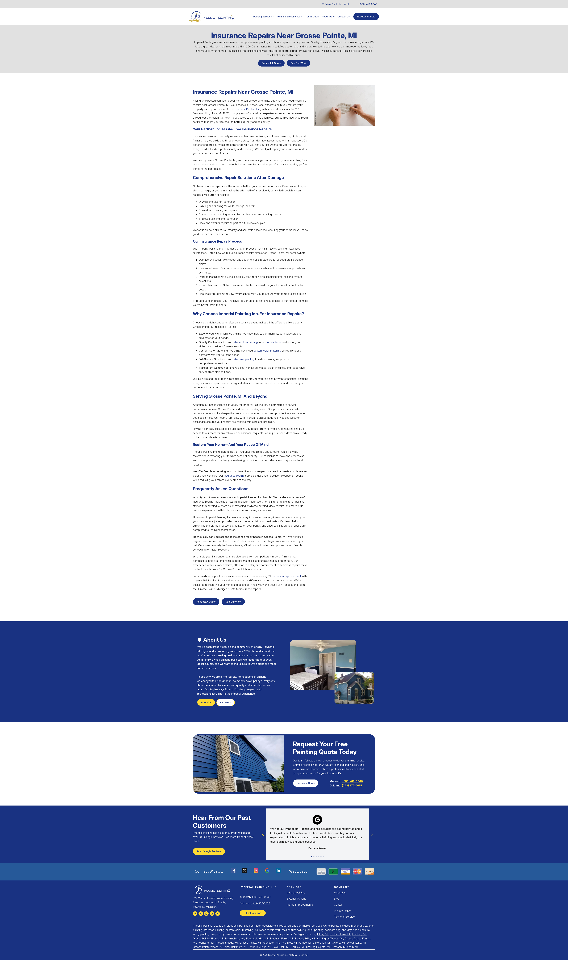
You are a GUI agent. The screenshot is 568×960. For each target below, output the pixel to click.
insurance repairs (234, 475)
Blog (336, 898)
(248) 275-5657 (352, 785)
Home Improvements (288, 16)
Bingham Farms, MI (282, 938)
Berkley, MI (298, 946)
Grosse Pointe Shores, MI (208, 938)
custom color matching (267, 350)
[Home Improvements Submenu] (302, 16)
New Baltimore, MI (236, 946)
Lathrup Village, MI (260, 946)
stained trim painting (246, 342)
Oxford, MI (338, 942)
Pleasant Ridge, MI (227, 942)
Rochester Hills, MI (273, 942)
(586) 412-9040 (352, 781)
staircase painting (244, 359)
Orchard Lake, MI (340, 934)
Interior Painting (296, 892)
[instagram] (206, 913)
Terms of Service (344, 916)
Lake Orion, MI (322, 942)
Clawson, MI (338, 946)
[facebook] (195, 913)
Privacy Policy (342, 910)
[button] (262, 834)
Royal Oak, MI (281, 946)
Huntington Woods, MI (329, 938)
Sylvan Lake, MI (356, 942)
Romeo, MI (305, 942)
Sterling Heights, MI (318, 946)
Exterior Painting (296, 898)
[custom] (201, 913)
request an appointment (286, 576)
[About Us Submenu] (334, 16)
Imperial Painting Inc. (248, 109)
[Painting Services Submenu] (274, 16)
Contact (338, 904)
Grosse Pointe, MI (250, 942)
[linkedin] (217, 913)
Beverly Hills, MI (305, 938)
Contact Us (344, 16)
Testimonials (312, 16)
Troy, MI (292, 942)
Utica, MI (322, 934)
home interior (274, 342)
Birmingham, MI (234, 938)
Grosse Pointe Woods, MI (208, 946)
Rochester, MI (206, 942)
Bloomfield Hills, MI (257, 938)
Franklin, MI (359, 934)
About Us (327, 16)
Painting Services (262, 16)
